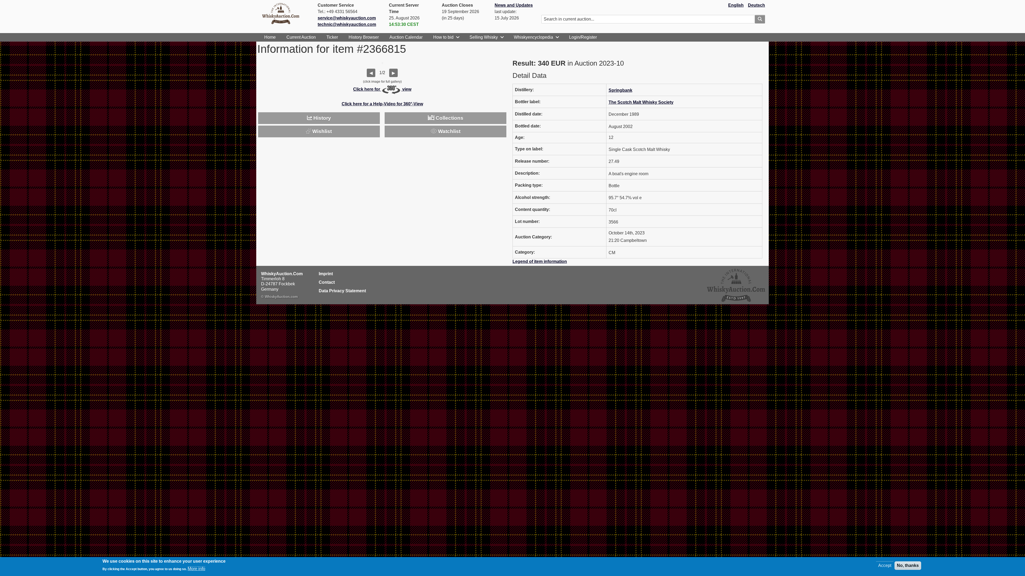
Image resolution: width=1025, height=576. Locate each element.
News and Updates (514, 5)
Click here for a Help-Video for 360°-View (382, 104)
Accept (884, 565)
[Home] (283, 13)
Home (270, 37)
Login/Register (583, 37)
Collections (448, 118)
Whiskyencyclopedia (533, 37)
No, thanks (908, 565)
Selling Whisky (484, 37)
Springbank (620, 90)
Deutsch (756, 5)
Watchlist (448, 131)
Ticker (332, 37)
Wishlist (321, 131)
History (321, 118)
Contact (327, 282)
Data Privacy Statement (342, 291)
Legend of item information (539, 261)
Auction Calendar (406, 37)
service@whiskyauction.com (347, 18)
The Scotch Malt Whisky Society (641, 102)
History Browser (364, 37)
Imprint (326, 273)
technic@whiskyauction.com (347, 24)
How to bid (443, 37)
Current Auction (301, 37)
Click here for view (382, 89)
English (736, 5)
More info (196, 568)
